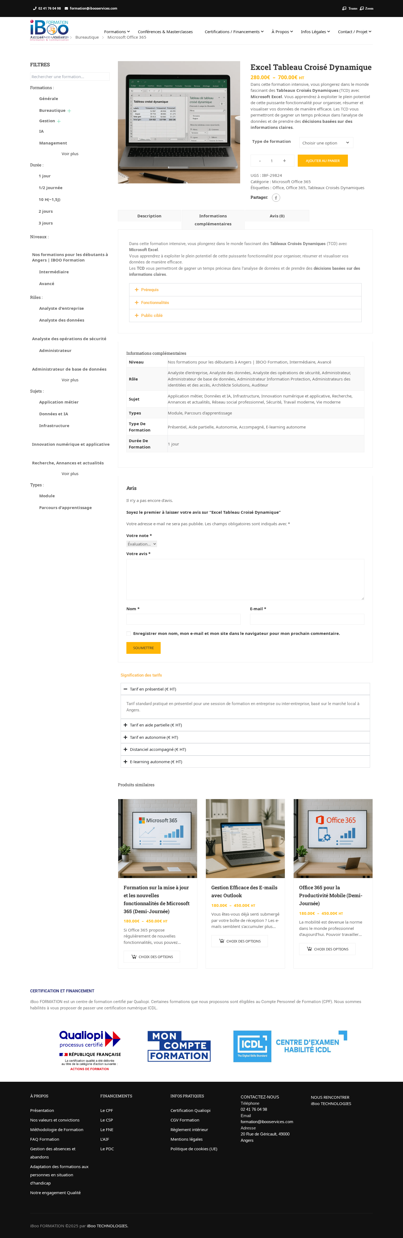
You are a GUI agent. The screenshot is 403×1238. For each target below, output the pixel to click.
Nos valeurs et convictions (55, 1120)
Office (278, 187)
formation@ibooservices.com (93, 8)
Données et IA (217, 396)
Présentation (42, 1110)
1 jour (173, 444)
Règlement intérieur (189, 1129)
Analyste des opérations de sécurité (286, 372)
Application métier (185, 396)
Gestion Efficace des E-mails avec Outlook (244, 891)
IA (41, 131)
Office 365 (296, 187)
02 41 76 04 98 (49, 8)
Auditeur (260, 385)
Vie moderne (328, 402)
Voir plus (70, 153)
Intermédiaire (302, 362)
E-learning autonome (286, 427)
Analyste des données (230, 372)
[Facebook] (276, 198)
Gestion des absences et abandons (52, 1153)
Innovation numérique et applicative (295, 396)
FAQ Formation (44, 1139)
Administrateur (336, 372)
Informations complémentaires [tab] (213, 219)
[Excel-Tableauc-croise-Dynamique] (179, 122)
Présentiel (177, 427)
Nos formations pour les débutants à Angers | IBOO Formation (227, 362)
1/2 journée (51, 187)
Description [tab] (149, 215)
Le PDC (107, 1148)
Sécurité (273, 402)
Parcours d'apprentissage (208, 413)
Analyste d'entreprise (187, 372)
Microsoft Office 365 (291, 181)
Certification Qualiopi (191, 1110)
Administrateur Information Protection (273, 379)
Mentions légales (187, 1139)
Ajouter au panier (323, 160)
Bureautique (52, 110)
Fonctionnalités (155, 302)
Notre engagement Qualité (55, 1192)
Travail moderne (298, 402)
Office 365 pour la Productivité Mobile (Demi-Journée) (330, 895)
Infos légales (313, 31)
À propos (280, 31)
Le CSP (106, 1120)
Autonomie (226, 427)
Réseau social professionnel (238, 402)
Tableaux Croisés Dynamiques (336, 187)
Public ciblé (152, 315)
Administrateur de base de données (201, 379)
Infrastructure (246, 396)
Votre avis (138, 553)
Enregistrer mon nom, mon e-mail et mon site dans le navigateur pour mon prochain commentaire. (236, 633)
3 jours (46, 223)
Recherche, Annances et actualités (68, 462)
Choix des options (156, 956)
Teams (352, 8)
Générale (48, 98)
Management (53, 143)
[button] (245, 289)
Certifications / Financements (232, 31)
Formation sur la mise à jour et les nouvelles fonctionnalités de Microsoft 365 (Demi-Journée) (156, 899)
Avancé (324, 362)
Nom (133, 608)
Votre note (139, 535)
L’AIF (104, 1139)
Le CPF (106, 1110)
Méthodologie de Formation (56, 1129)
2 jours (46, 211)
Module (175, 413)
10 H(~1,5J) (49, 199)
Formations (115, 31)
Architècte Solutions (230, 385)
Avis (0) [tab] (277, 215)
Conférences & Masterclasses (165, 31)
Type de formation (271, 141)
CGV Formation (185, 1120)
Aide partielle (201, 427)
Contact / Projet (352, 31)
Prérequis (150, 289)
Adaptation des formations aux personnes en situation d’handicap (59, 1175)
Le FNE (106, 1129)
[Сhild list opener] (69, 111)
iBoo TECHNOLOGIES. (107, 1225)
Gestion (47, 120)
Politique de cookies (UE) (194, 1148)
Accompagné (251, 427)
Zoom (369, 8)
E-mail (258, 608)
